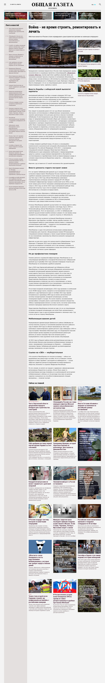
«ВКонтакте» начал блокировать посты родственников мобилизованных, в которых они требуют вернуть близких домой (39, 560)
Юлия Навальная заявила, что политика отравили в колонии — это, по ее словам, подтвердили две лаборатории (88, 438)
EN (95, 4)
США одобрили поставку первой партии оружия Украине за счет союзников (40, 445)
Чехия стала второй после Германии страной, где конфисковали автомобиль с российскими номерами (39, 599)
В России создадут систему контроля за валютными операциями (39, 522)
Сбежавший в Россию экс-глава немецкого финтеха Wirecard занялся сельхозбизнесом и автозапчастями (64, 405)
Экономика (52, 8)
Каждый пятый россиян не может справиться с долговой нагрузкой (40, 484)
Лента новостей (12, 25)
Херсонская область (34, 401)
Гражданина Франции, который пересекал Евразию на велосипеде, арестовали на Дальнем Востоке (64, 446)
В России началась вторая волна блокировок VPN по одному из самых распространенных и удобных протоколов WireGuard (64, 599)
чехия (30, 594)
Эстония (80, 401)
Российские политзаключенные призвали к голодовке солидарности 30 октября (89, 522)
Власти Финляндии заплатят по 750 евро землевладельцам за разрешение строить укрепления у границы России (88, 591)
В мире (57, 544)
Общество (82, 469)
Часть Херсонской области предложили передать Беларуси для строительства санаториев (39, 407)
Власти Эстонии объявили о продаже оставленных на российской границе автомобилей (88, 407)
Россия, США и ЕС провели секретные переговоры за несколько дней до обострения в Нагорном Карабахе (64, 552)
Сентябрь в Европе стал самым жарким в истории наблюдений (89, 556)
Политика (82, 431)
